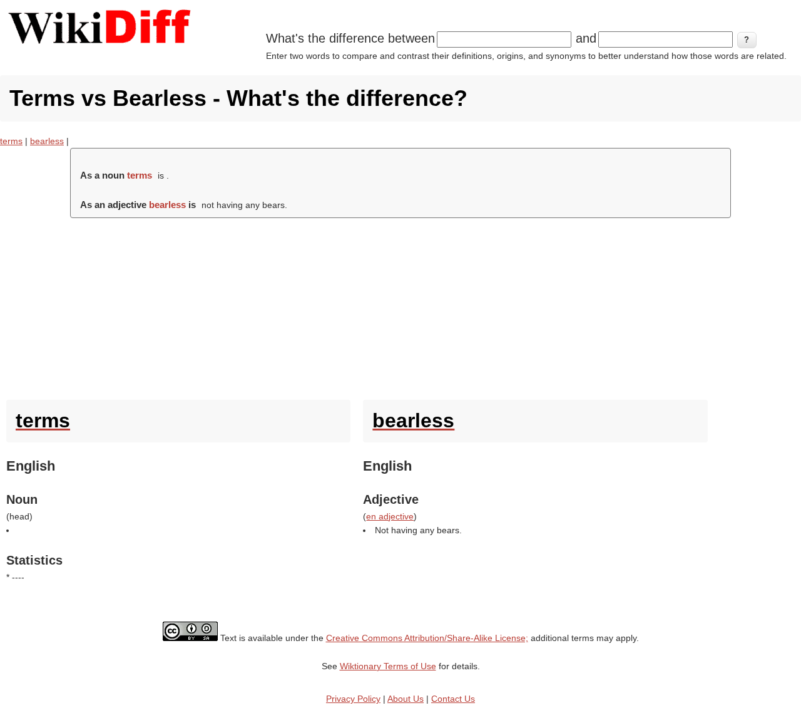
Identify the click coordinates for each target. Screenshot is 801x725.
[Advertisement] (400, 306)
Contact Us (453, 699)
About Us (405, 699)
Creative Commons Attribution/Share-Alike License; (427, 638)
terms (11, 141)
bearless (47, 141)
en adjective (390, 516)
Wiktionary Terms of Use (388, 666)
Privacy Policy (353, 699)
